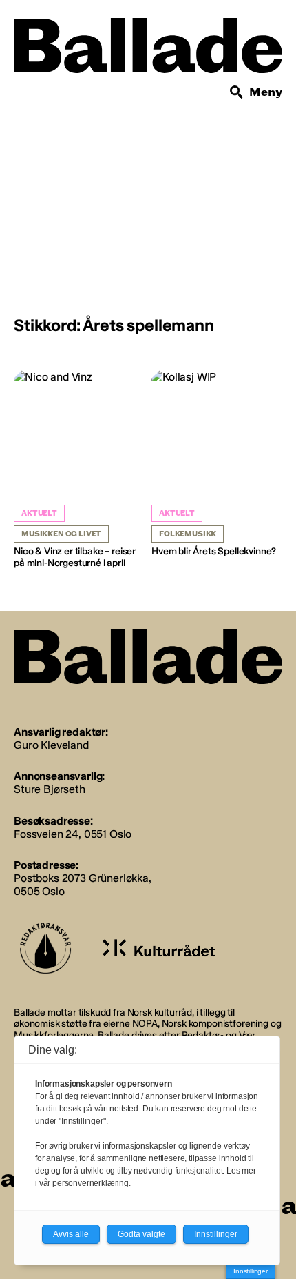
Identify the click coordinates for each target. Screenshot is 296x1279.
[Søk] (237, 92)
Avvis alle (71, 1234)
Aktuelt (39, 513)
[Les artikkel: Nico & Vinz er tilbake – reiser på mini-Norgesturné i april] (79, 470)
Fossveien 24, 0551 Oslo (72, 833)
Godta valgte (141, 1234)
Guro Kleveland (51, 745)
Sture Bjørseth (49, 789)
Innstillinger (250, 1271)
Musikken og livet (61, 534)
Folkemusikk (187, 534)
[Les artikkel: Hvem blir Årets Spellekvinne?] (216, 464)
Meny (265, 92)
